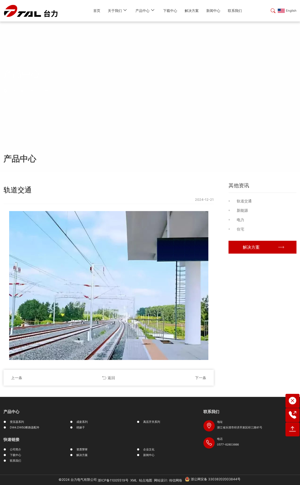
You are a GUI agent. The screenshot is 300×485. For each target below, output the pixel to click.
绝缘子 (80, 427)
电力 (240, 219)
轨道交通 (244, 201)
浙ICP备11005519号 (113, 480)
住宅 (240, 229)
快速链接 (11, 439)
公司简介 (15, 449)
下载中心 (15, 455)
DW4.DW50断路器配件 (24, 427)
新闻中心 (148, 455)
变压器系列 (17, 422)
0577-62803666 (228, 444)
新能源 (242, 210)
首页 (33, 91)
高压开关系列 (151, 422)
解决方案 (251, 247)
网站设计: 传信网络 (168, 480)
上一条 (16, 377)
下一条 (200, 377)
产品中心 (52, 91)
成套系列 (82, 422)
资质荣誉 (82, 449)
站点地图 (145, 480)
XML (133, 480)
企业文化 (148, 449)
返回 (111, 377)
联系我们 (15, 460)
